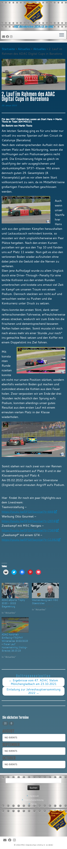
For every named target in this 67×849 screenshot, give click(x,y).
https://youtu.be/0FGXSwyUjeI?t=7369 (28, 530)
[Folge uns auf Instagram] (11, 36)
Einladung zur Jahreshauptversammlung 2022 (33, 691)
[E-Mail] (4, 36)
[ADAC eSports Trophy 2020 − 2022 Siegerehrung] (15, 590)
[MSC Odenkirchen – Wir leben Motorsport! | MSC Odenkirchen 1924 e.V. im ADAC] (33, 12)
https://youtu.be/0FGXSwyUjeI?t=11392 (29, 540)
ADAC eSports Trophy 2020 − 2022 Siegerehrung (13, 603)
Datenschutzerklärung (33, 800)
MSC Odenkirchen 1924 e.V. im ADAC (37, 845)
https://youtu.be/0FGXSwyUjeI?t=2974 (28, 521)
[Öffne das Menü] (61, 35)
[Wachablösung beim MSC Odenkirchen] (45, 590)
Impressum (34, 796)
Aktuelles (24, 49)
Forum (34, 804)
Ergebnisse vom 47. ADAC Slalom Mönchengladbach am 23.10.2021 (33, 682)
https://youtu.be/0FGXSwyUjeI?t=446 (27, 512)
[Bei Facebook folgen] (8, 36)
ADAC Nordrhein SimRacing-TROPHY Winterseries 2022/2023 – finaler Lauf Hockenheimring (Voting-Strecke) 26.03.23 (15, 642)
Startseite (8, 49)
